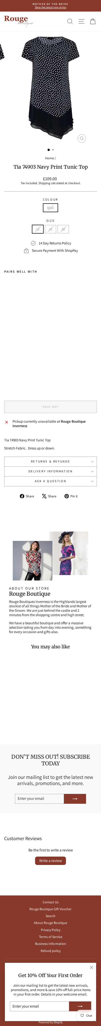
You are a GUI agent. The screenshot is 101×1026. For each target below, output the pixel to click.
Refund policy (51, 951)
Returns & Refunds (50, 461)
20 (63, 229)
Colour (50, 200)
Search (50, 916)
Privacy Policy (50, 930)
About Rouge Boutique (50, 923)
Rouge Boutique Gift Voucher (50, 909)
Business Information (50, 943)
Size (50, 221)
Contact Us (51, 902)
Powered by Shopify (50, 1022)
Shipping (44, 183)
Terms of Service (50, 937)
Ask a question (50, 481)
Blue (50, 207)
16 (50, 229)
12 (37, 229)
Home (49, 158)
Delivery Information (50, 471)
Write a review (50, 860)
